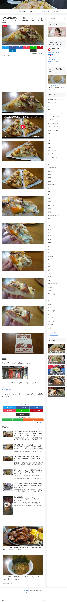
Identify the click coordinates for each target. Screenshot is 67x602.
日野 (49, 232)
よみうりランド (52, 102)
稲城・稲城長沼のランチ (54, 283)
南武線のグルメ (52, 184)
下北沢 (49, 147)
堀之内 (49, 201)
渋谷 (49, 266)
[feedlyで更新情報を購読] (12, 419)
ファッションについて (54, 123)
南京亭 (49, 174)
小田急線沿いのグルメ (54, 215)
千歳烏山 (50, 171)
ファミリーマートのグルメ (55, 126)
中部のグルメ (51, 154)
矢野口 (49, 277)
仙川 (49, 160)
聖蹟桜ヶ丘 (51, 304)
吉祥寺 (49, 188)
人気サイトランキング (53, 63)
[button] (33, 50)
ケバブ (49, 109)
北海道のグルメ (52, 167)
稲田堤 (5, 359)
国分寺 (49, 191)
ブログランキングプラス (54, 61)
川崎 (49, 218)
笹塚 (49, 300)
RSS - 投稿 (53, 333)
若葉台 (49, 307)
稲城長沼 (50, 287)
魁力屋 (49, 328)
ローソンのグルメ (52, 137)
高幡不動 (50, 324)
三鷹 (49, 140)
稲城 (49, 280)
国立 (49, 195)
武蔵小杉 (50, 256)
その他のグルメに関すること (55, 99)
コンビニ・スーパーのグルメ (55, 113)
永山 (49, 259)
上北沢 (49, 143)
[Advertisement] (23, 73)
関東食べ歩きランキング (53, 52)
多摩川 (49, 212)
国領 (49, 198)
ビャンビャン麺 (52, 120)
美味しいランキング (53, 59)
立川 (49, 297)
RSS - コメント (54, 335)
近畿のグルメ (51, 317)
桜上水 (49, 249)
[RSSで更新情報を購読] (33, 419)
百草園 (49, 273)
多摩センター (51, 205)
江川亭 (49, 263)
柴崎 (49, 246)
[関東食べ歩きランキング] (54, 50)
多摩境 (49, 208)
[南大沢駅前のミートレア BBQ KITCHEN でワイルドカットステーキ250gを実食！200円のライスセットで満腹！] (23, 521)
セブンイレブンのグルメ (54, 116)
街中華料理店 (51, 311)
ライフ (49, 133)
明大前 (49, 236)
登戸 (49, 270)
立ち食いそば (51, 294)
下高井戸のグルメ (52, 150)
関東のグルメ (51, 321)
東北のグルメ (51, 242)
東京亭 (49, 239)
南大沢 (49, 181)
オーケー (50, 106)
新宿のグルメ (51, 229)
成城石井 (50, 225)
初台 (49, 164)
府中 (49, 222)
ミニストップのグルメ (54, 130)
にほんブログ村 (6, 389)
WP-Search (27, 590)
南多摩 (49, 178)
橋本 (49, 253)
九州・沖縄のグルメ (53, 157)
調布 (49, 314)
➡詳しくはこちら (52, 85)
